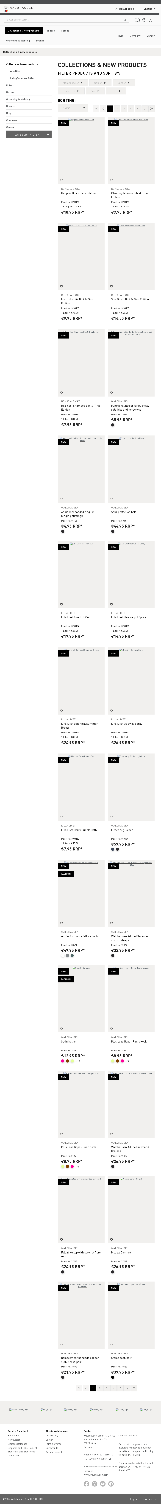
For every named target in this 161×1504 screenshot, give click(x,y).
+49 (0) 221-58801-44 (100, 1458)
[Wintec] (96, 1412)
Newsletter (14, 1439)
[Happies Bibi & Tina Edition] (81, 150)
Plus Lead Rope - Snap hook (78, 1147)
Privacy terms (149, 1499)
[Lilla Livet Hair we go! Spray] (131, 574)
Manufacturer (71, 82)
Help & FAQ (14, 1435)
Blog (8, 113)
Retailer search (54, 1452)
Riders (10, 85)
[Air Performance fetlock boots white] (81, 893)
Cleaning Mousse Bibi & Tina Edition (129, 195)
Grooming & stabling (18, 99)
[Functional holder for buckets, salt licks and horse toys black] (131, 363)
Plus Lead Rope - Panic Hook (129, 1041)
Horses (10, 92)
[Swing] (70, 1412)
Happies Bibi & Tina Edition (78, 193)
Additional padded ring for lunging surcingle (77, 513)
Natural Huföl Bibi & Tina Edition (77, 301)
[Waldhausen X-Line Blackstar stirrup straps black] (131, 893)
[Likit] (146, 1412)
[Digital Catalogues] (137, 20)
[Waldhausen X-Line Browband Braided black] (131, 1104)
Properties (69, 91)
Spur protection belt (123, 512)
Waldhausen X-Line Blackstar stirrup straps (129, 938)
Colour (98, 82)
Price (114, 91)
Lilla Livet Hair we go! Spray (128, 617)
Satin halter (68, 1041)
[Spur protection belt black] (131, 469)
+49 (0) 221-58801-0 (102, 1454)
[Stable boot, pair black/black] (131, 1315)
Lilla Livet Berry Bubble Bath (79, 830)
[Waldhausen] (18, 1412)
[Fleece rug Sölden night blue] (131, 787)
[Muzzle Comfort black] (131, 1209)
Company (11, 120)
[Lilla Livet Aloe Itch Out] (81, 574)
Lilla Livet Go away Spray (126, 723)
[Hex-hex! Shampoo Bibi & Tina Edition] (81, 363)
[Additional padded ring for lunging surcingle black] (81, 469)
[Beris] (122, 1412)
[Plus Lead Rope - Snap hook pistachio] (81, 1104)
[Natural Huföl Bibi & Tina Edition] (81, 256)
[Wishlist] (150, 20)
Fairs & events (53, 1443)
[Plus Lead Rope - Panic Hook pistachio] (131, 998)
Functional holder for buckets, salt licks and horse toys (130, 407)
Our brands (52, 1447)
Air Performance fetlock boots (80, 936)
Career (10, 127)
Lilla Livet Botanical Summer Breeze (79, 725)
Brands (10, 106)
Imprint (134, 1499)
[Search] (125, 20)
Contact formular (128, 1435)
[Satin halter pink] (81, 998)
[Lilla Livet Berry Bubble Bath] (81, 787)
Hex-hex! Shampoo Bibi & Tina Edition (80, 407)
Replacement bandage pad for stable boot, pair (80, 1359)
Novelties (14, 71)
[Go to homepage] (18, 8)
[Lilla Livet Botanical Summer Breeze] (81, 681)
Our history (52, 1435)
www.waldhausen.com (96, 1474)
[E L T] (46, 1412)
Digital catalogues (17, 1443)
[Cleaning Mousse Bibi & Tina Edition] (131, 150)
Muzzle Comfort (121, 1252)
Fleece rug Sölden (122, 830)
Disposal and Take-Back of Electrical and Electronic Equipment (22, 1451)
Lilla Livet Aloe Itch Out (75, 617)
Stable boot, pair (121, 1357)
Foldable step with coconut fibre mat (81, 1254)
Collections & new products (22, 64)
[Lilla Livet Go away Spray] (131, 681)
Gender (122, 82)
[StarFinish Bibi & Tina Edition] (131, 256)
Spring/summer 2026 (21, 78)
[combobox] (62, 20)
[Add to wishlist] (61, 180)
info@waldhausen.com (104, 1466)
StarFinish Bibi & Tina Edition (130, 299)
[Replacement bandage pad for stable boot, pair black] (81, 1315)
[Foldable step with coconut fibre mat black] (81, 1209)
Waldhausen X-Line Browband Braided (130, 1149)
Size (93, 91)
